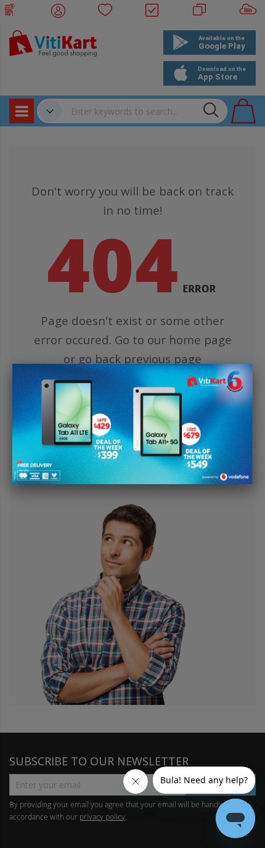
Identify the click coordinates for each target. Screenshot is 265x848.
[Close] (235, 380)
